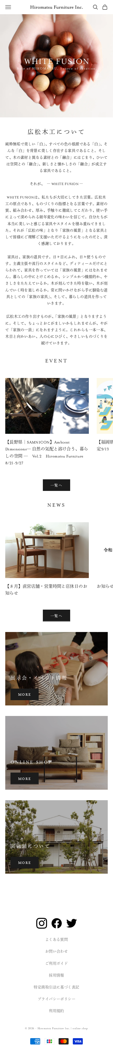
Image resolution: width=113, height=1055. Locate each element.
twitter (71, 923)
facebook (56, 923)
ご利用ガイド (56, 964)
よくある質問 (56, 940)
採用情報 (56, 975)
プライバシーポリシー (56, 999)
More (24, 694)
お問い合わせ (56, 951)
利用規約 (56, 1011)
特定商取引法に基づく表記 (56, 987)
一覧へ (56, 484)
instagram (41, 923)
